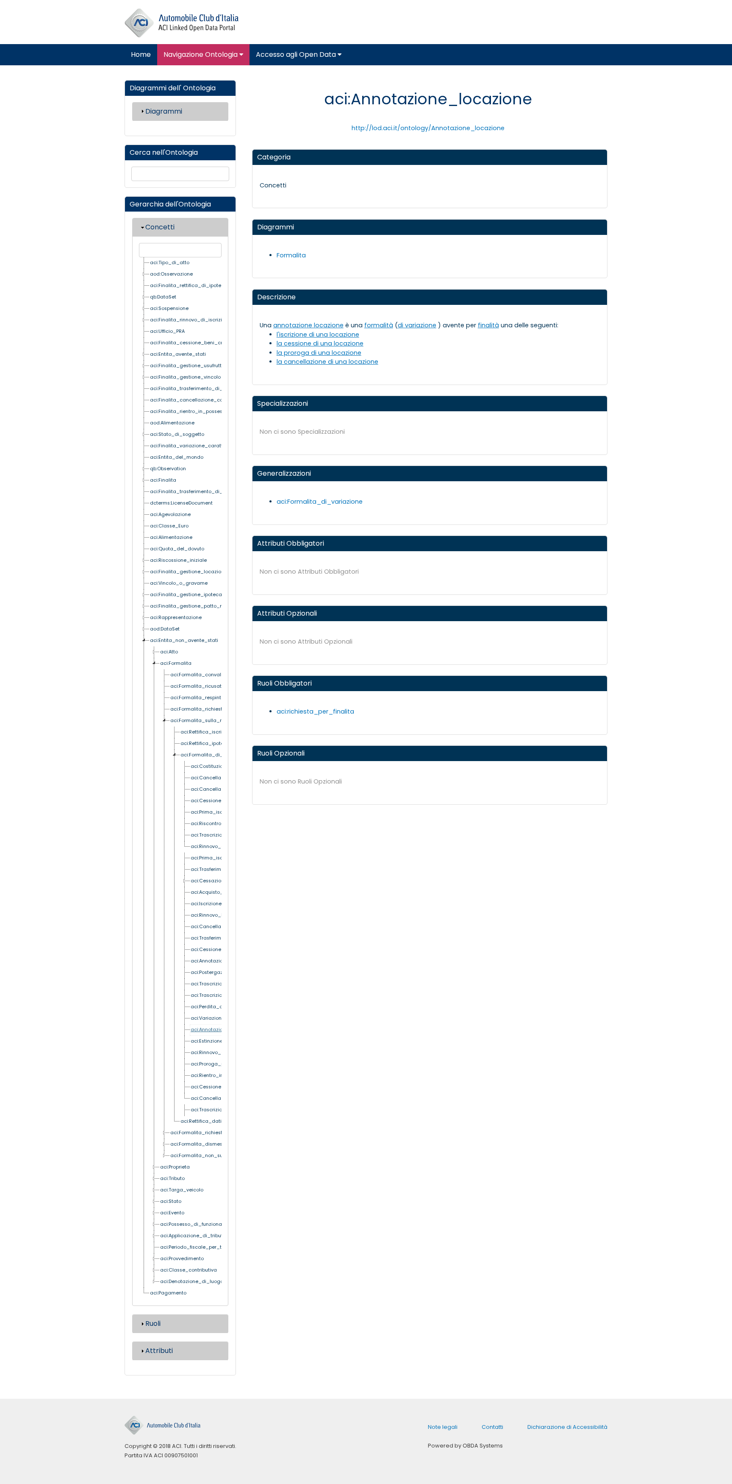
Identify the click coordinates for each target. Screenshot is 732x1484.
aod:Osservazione (171, 274)
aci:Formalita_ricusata (197, 686)
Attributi (159, 1351)
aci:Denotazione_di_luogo (191, 1281)
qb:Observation (168, 469)
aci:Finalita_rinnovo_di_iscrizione (190, 320)
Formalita (291, 255)
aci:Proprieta (175, 1167)
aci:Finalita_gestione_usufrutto (187, 366)
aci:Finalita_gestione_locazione (188, 572)
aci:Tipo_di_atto (169, 262)
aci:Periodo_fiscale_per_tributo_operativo (210, 1247)
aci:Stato (170, 1201)
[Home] (181, 23)
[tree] (180, 778)
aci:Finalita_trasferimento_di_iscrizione (197, 491)
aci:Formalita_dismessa (199, 1144)
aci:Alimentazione (171, 537)
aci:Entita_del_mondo (176, 457)
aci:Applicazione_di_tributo (193, 1236)
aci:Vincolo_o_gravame (179, 583)
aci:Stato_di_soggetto (177, 434)
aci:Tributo (172, 1178)
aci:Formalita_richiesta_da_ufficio (211, 1133)
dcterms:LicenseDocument (181, 503)
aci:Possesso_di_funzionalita (195, 1224)
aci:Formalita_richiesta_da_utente (212, 709)
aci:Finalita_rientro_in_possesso (189, 411)
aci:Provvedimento (182, 1258)
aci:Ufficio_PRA (167, 331)
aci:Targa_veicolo (181, 1190)
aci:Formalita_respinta (197, 698)
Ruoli (153, 1323)
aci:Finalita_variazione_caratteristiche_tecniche (208, 446)
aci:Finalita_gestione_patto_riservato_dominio (206, 606)
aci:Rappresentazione (176, 617)
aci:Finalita (163, 480)
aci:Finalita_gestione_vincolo (185, 377)
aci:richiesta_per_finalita (315, 711)
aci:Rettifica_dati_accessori (214, 1121)
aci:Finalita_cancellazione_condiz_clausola (203, 400)
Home (141, 54)
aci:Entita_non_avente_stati (184, 640)
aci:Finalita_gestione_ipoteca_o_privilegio (201, 594)
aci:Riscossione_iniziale (178, 560)
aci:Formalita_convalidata (202, 675)
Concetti (160, 227)
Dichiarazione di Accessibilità (567, 1427)
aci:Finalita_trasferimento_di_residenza (198, 388)
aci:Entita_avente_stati (178, 354)
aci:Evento (172, 1213)
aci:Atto (169, 652)
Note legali (443, 1427)
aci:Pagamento (168, 1293)
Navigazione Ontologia (201, 54)
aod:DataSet (165, 629)
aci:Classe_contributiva (188, 1270)
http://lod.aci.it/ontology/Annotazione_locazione (428, 128)
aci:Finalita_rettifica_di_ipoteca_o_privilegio (204, 285)
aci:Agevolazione (170, 514)
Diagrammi (163, 111)
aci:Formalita (175, 663)
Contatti (492, 1427)
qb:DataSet (163, 297)
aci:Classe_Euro (169, 526)
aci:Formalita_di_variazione (214, 755)
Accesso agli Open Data (297, 54)
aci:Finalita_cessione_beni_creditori (194, 343)
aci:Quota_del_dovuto (177, 549)
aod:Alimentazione (172, 423)
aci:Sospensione (169, 308)
